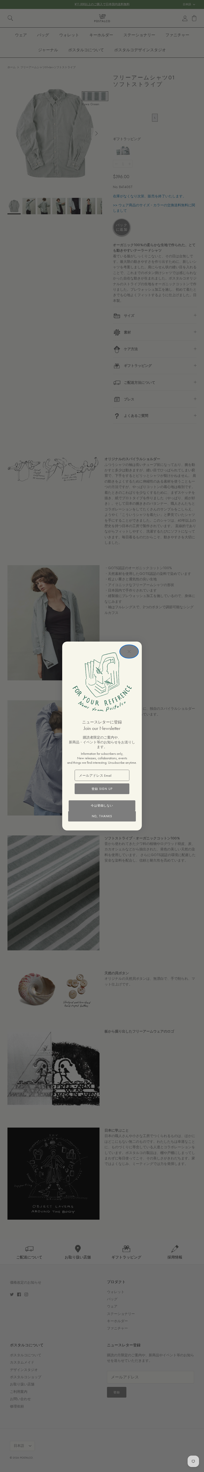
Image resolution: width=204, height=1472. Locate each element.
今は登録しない (102, 805)
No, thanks (102, 816)
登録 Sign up (102, 789)
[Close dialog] (129, 652)
